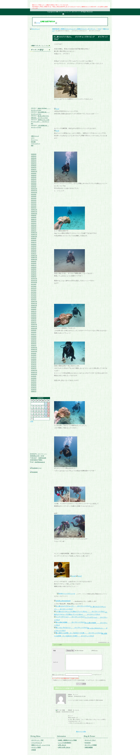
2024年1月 (33, 169)
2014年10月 (34, 351)
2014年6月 (33, 359)
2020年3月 (33, 226)
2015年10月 (34, 328)
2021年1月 (33, 207)
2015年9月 (33, 330)
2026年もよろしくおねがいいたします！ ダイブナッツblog (40, 121)
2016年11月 (34, 303)
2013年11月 (34, 372)
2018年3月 (33, 272)
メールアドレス (96, 674)
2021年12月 (34, 188)
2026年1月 (33, 159)
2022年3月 (33, 186)
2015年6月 (33, 336)
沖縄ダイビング (35, 136)
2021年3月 (33, 204)
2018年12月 (34, 255)
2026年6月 (33, 154)
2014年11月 (34, 349)
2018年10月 (34, 259)
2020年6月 (33, 221)
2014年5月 (33, 360)
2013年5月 (33, 383)
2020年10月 (34, 213)
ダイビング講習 (40, 50)
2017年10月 (34, 282)
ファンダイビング (40, 41)
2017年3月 (33, 295)
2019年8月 (33, 240)
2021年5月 (33, 200)
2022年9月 (33, 183)
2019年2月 (33, 251)
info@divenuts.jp (40, 462)
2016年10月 (34, 305)
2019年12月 (34, 232)
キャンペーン (34, 139)
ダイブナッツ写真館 (40, 95)
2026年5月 (33, 156)
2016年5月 (33, 315)
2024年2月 (33, 167)
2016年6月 (33, 313)
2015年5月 (33, 337)
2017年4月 (33, 293)
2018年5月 (33, 269)
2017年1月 (33, 299)
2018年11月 (34, 257)
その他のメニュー (40, 54)
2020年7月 (33, 219)
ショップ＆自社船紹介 (64, 742)
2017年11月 (34, 280)
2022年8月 (33, 184)
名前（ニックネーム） (58, 674)
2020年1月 (33, 230)
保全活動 (33, 141)
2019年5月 (33, 246)
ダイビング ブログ (40, 86)
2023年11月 (34, 171)
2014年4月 (33, 362)
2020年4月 (33, 225)
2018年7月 (33, 265)
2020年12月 (34, 209)
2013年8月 (33, 378)
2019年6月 (33, 244)
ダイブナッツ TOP (40, 31)
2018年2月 (33, 274)
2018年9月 (33, 261)
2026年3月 (33, 158)
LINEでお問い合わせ (40, 77)
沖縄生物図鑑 (40, 100)
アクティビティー (35, 143)
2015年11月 (34, 326)
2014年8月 (33, 355)
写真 (54, 650)
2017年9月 (33, 284)
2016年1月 (33, 322)
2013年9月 (33, 376)
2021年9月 (33, 194)
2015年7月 (33, 334)
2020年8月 (33, 217)
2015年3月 (33, 341)
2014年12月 (34, 347)
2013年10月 (34, 374)
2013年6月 (33, 382)
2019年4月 (33, 248)
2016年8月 (33, 309)
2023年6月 (33, 173)
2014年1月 (33, 368)
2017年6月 (33, 290)
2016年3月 (33, 318)
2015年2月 (33, 343)
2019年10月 (34, 236)
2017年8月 (33, 286)
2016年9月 (33, 307)
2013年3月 (33, 387)
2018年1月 (33, 276)
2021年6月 (33, 198)
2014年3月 (33, 364)
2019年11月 (34, 234)
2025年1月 (33, 163)
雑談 (32, 145)
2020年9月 (33, 215)
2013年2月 (33, 389)
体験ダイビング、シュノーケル (40, 45)
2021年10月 (34, 192)
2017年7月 (33, 288)
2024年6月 (33, 165)
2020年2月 (33, 228)
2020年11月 (34, 211)
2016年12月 (34, 301)
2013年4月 (33, 385)
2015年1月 (33, 345)
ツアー (32, 137)
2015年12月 (34, 324)
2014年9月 (33, 353)
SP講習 (33, 750)
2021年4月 (33, 202)
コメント (55, 662)
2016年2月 (33, 320)
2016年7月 (33, 311)
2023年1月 (33, 181)
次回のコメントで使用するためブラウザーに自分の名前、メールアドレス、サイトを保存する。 (80, 680)
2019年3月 (33, 250)
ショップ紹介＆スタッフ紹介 (40, 68)
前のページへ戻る (81, 731)
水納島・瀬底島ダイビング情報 (40, 63)
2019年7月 (33, 242)
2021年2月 (33, 205)
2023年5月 (33, 175)
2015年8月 (33, 332)
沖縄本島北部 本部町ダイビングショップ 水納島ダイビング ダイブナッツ (74, 29)
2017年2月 (33, 297)
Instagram (40, 91)
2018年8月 (33, 263)
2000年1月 (33, 391)
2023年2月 (33, 179)
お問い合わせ (40, 73)
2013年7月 (33, 380)
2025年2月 (33, 161)
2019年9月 (33, 238)
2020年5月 (33, 223)
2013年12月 (34, 370)
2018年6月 (33, 267)
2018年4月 (33, 271)
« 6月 (31, 421)
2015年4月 (33, 339)
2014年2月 (33, 366)
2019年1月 (33, 253)
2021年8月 (33, 196)
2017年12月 (34, 278)
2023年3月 (33, 177)
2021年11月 (34, 190)
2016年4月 (33, 316)
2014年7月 (33, 357)
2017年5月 (33, 292)
